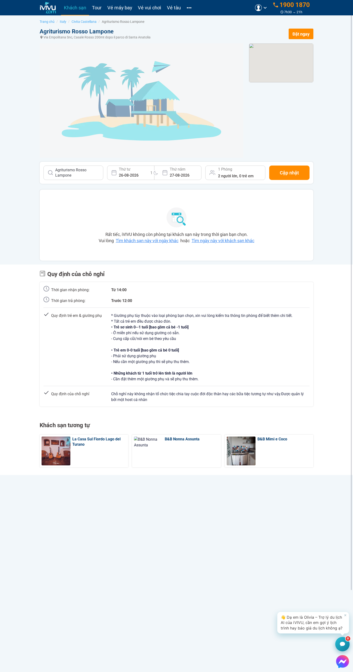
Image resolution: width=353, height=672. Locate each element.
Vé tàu (174, 8)
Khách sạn (75, 8)
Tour (97, 8)
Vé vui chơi (149, 8)
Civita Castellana (84, 22)
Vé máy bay (119, 8)
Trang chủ (47, 22)
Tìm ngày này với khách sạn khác (223, 240)
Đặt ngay (301, 34)
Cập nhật (289, 173)
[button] (313, 623)
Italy (63, 22)
